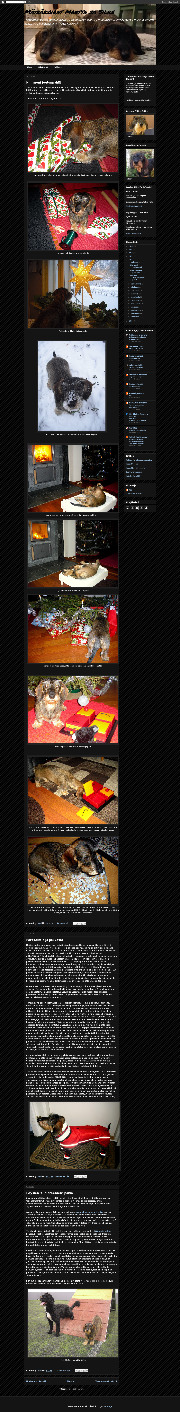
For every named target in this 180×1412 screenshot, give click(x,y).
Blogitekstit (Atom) (74, 1389)
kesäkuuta (135, 300)
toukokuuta (136, 304)
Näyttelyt (43, 67)
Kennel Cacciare (133, 464)
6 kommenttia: (62, 1176)
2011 (131, 321)
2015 (131, 249)
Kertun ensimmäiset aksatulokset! (136, 406)
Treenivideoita (134, 339)
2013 (131, 256)
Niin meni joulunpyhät (43, 82)
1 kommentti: (62, 923)
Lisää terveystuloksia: (137, 430)
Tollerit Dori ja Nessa (138, 437)
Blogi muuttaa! (134, 358)
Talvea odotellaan (136, 349)
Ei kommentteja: (62, 1370)
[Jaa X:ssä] (79, 923)
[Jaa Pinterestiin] (84, 923)
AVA (130, 395)
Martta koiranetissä (134, 206)
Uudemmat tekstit (36, 1381)
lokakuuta (135, 287)
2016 (131, 246)
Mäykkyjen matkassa (138, 403)
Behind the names (136, 367)
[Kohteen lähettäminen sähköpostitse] (74, 923)
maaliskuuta (136, 310)
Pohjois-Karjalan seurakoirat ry (139, 460)
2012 (131, 259)
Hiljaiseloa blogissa (136, 377)
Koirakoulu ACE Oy (134, 476)
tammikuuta (136, 317)
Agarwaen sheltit (136, 356)
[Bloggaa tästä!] (76, 923)
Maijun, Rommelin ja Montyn (89, 1212)
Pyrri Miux (133, 428)
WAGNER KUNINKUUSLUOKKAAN (137, 419)
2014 (131, 253)
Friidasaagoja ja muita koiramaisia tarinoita (138, 336)
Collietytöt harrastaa (138, 375)
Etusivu (71, 1381)
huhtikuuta (135, 307)
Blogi (29, 67)
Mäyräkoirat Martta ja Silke (69, 11)
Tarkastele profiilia (134, 493)
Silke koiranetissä (133, 233)
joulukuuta (135, 262)
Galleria (58, 67)
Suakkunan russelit (134, 472)
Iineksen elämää (136, 384)
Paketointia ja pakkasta (44, 940)
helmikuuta (135, 313)
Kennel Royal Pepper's (135, 468)
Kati (130, 490)
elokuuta (135, 294)
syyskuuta (135, 290)
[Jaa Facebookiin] (82, 923)
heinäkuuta (135, 297)
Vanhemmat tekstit (106, 1381)
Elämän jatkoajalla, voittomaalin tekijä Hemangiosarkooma (136, 441)
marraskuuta (136, 284)
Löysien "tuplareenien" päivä (49, 1193)
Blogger (109, 1406)
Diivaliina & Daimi (136, 346)
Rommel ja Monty (136, 393)
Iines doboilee (134, 386)
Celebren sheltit (136, 365)
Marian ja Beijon (103, 1231)
